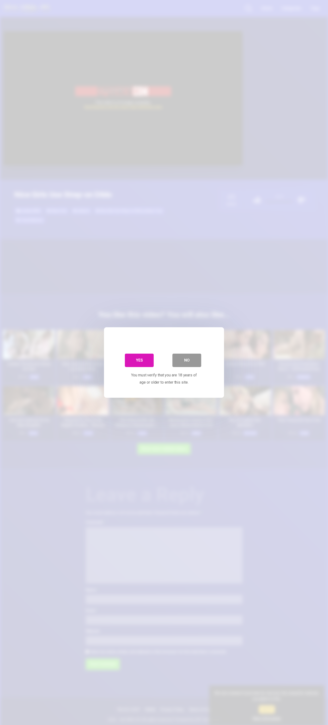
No (187, 360)
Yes (139, 360)
